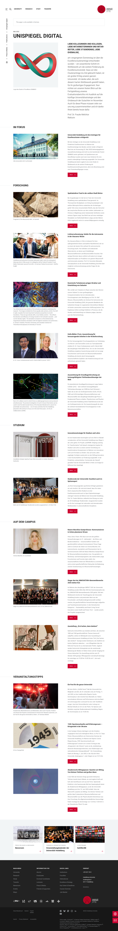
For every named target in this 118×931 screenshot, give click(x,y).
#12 (86, 927)
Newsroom (16, 885)
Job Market (63, 892)
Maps (15, 892)
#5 (85, 924)
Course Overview (65, 889)
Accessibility (33, 919)
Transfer (47, 9)
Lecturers (40, 882)
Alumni (39, 872)
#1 (73, 919)
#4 (68, 924)
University (18, 9)
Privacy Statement (23, 919)
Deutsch (27, 911)
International (64, 879)
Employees (40, 875)
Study (38, 9)
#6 (102, 924)
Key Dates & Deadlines (67, 885)
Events (15, 889)
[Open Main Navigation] (7, 9)
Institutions (63, 872)
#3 (78, 922)
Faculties (63, 875)
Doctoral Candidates (43, 879)
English (32, 911)
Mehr (71, 175)
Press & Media (41, 885)
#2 (98, 919)
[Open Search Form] (11, 9)
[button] (24, 868)
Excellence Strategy (66, 882)
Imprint (15, 919)
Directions (86, 887)
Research (28, 9)
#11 (70, 927)
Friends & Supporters (43, 889)
